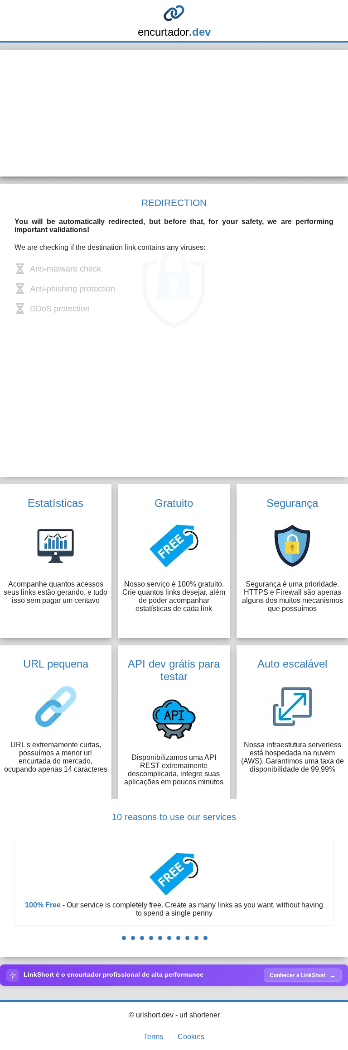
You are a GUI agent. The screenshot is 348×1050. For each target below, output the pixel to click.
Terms (153, 1036)
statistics (198, 913)
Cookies (191, 1036)
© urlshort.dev (151, 1015)
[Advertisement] (174, 113)
